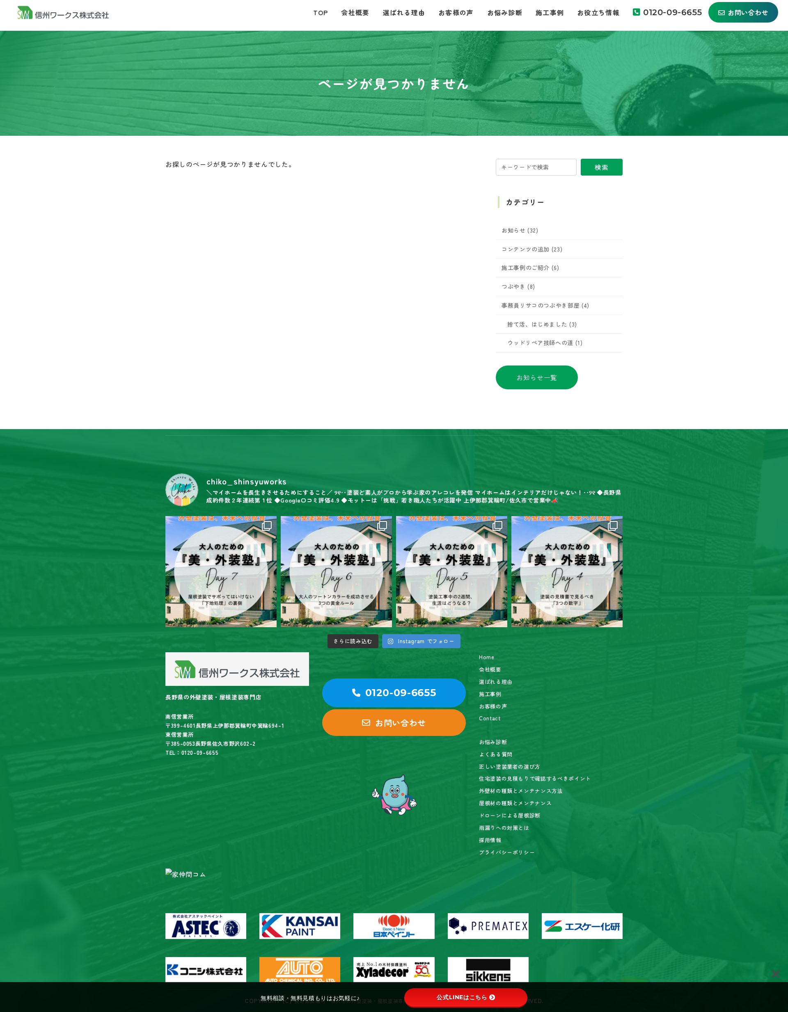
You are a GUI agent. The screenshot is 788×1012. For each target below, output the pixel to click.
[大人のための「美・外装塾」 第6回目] (336, 571)
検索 (602, 167)
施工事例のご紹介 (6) (530, 267)
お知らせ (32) (520, 230)
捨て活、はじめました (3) (542, 324)
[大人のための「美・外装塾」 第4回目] (567, 571)
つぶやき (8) (518, 286)
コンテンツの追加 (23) (532, 249)
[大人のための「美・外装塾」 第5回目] (451, 571)
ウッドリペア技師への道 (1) (545, 342)
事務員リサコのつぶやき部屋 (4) (545, 305)
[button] (537, 377)
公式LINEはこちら (462, 997)
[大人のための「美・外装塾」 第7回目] (221, 571)
